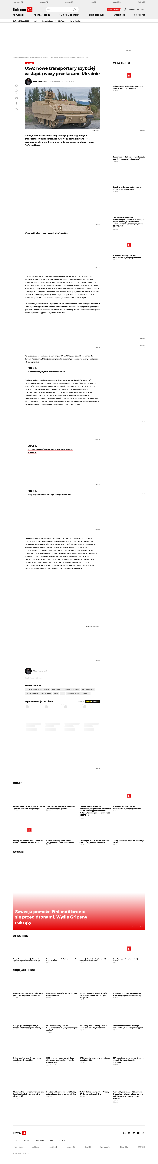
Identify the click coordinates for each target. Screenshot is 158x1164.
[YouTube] (138, 1133)
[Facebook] (124, 1133)
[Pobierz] (16, 103)
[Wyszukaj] (74, 9)
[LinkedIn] (134, 1133)
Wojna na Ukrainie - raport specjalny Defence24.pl (46, 233)
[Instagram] (143, 1133)
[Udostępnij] (16, 109)
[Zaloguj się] (125, 9)
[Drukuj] (16, 98)
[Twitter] (129, 1133)
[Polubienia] (16, 85)
